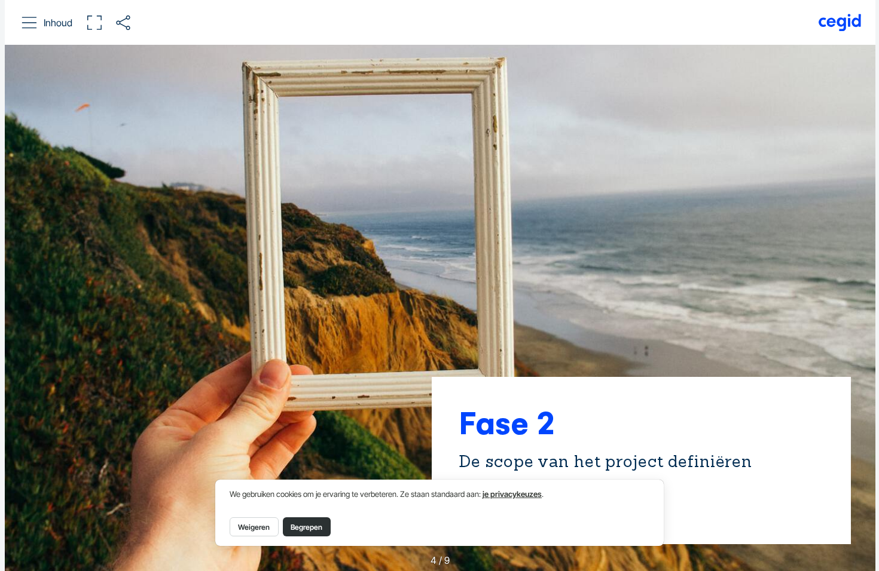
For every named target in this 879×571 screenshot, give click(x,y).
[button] (47, 23)
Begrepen (306, 527)
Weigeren (254, 527)
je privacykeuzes (512, 494)
